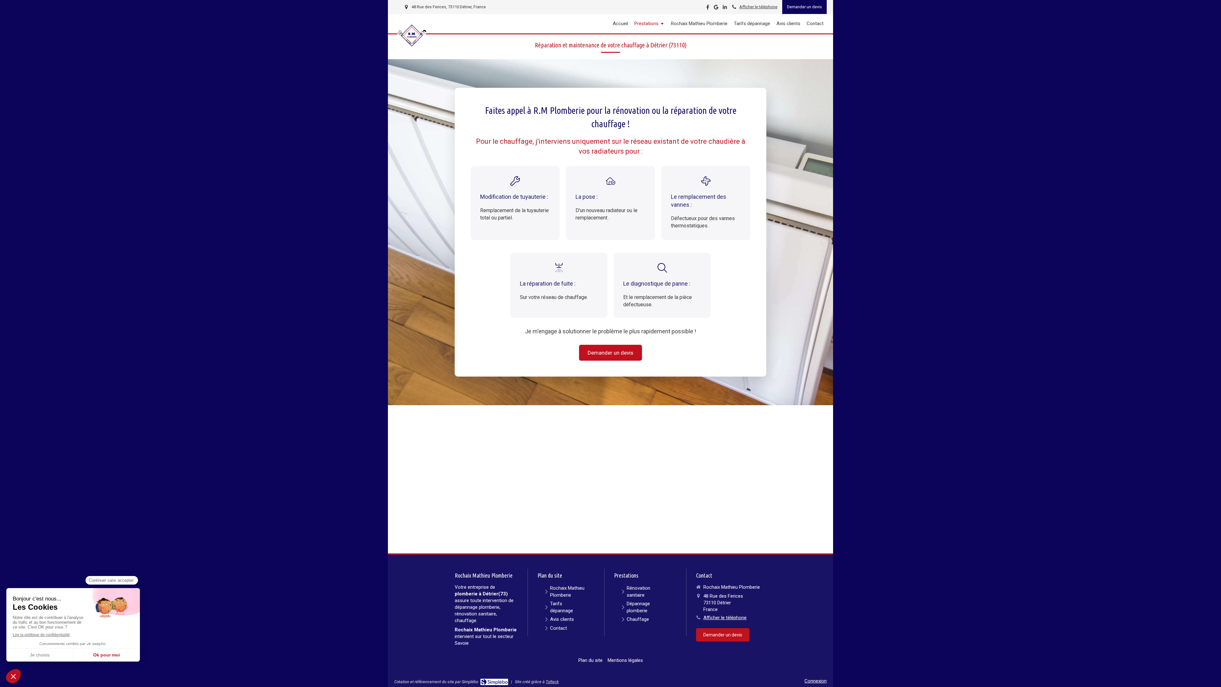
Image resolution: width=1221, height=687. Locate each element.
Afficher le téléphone (758, 6)
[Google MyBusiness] (716, 8)
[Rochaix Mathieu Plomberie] (411, 48)
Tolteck (552, 681)
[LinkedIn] (725, 8)
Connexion (815, 681)
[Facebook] (707, 8)
